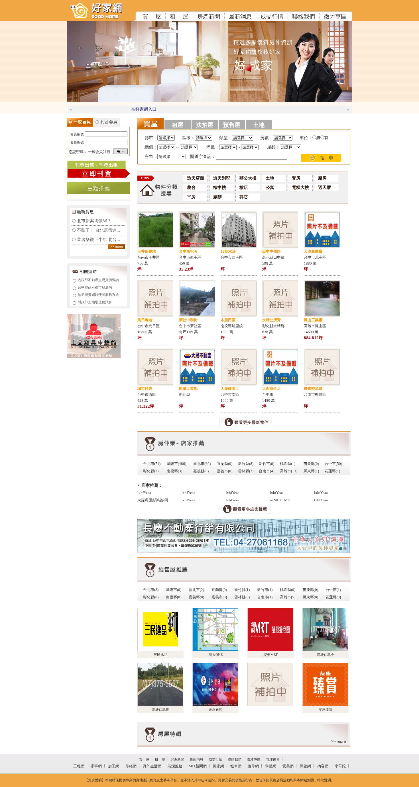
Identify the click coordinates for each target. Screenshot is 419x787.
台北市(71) (151, 464)
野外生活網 (152, 766)
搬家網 (218, 766)
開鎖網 (305, 766)
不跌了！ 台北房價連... (98, 230)
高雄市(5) (287, 597)
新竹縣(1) (242, 590)
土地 (270, 178)
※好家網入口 (129, 109)
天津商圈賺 (313, 251)
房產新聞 (208, 16)
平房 (191, 197)
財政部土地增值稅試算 (95, 302)
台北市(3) (150, 590)
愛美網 (288, 766)
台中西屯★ (188, 251)
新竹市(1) (264, 590)
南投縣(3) (174, 471)
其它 (243, 197)
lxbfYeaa (144, 493)
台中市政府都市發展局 (95, 287)
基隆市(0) (173, 590)
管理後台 (273, 759)
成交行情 (272, 16)
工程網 (78, 766)
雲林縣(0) (242, 597)
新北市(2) (196, 590)
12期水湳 (228, 251)
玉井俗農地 (146, 251)
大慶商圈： (230, 388)
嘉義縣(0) (201, 471)
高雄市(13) (288, 471)
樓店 (243, 187)
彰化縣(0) (150, 597)
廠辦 (217, 197)
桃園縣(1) (287, 464)
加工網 (113, 766)
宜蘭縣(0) (224, 464)
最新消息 (240, 16)
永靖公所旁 (271, 320)
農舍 (191, 187)
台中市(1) (333, 590)
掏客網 (322, 766)
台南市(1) (264, 597)
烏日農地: (145, 320)
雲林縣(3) (245, 471)
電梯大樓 (300, 187)
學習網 (270, 766)
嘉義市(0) (224, 471)
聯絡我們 (303, 16)
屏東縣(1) (311, 471)
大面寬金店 (271, 388)
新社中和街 (188, 320)
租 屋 (179, 16)
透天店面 (195, 178)
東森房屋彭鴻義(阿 (152, 500)
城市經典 (144, 388)
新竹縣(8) (245, 464)
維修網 (253, 766)
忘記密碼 (76, 152)
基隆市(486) (176, 464)
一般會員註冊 (99, 152)
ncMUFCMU (280, 500)
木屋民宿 (228, 320)
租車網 (235, 766)
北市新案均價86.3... (95, 221)
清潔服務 (175, 766)
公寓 (270, 187)
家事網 (96, 766)
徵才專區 (335, 16)
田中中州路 (271, 251)
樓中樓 (219, 187)
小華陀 (340, 766)
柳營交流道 (313, 388)
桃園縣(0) (287, 590)
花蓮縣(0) (333, 597)
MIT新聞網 (198, 766)
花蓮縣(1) (332, 471)
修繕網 (131, 766)
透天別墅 (221, 178)
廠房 (322, 178)
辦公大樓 (248, 178)
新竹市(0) (266, 464)
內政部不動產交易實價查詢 (98, 280)
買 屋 (152, 16)
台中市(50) (333, 464)
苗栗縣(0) (311, 464)
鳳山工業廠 (313, 320)
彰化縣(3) (150, 471)
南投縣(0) (173, 597)
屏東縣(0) (310, 597)
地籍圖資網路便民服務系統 (98, 295)
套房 (296, 178)
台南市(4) (266, 471)
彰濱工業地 (188, 388)
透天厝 (324, 187)
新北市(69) (202, 464)
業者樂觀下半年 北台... (98, 239)
